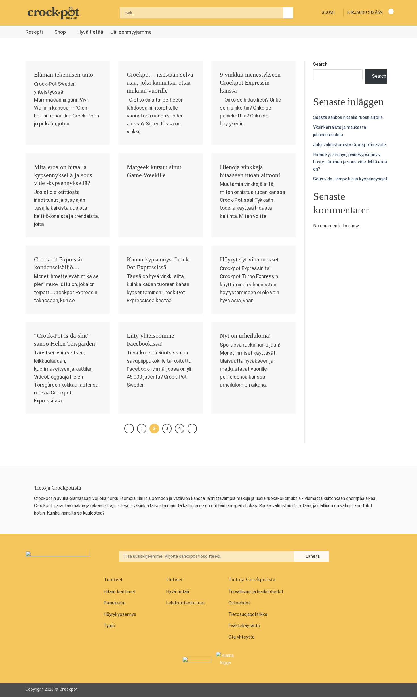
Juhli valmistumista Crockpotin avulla (350, 144)
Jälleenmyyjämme (131, 32)
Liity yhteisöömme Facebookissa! (150, 339)
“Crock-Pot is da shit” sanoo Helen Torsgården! (65, 339)
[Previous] (129, 428)
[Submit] (288, 12)
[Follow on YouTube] (367, 557)
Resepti (34, 32)
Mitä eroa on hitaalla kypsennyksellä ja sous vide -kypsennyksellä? (63, 175)
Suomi (328, 12)
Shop (60, 32)
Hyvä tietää (90, 32)
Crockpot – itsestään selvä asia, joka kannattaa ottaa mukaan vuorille (160, 82)
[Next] (192, 428)
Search (320, 64)
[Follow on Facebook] (344, 557)
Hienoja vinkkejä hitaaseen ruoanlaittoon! (250, 171)
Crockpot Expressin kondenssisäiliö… (59, 263)
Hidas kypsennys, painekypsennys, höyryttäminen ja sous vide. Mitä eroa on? (350, 162)
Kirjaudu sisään (365, 12)
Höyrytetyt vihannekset (249, 259)
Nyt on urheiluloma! (245, 335)
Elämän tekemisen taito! (64, 74)
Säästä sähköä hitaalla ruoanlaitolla (348, 117)
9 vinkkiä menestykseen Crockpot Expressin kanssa (250, 82)
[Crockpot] (54, 13)
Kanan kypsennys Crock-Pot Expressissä (159, 263)
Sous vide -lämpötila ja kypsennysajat (350, 179)
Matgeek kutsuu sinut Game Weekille (154, 171)
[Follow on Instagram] (355, 557)
